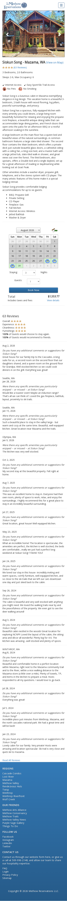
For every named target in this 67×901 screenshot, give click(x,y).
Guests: (18, 280)
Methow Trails (10, 816)
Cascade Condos (11, 773)
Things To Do (10, 826)
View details (53, 300)
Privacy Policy (10, 874)
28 (47, 260)
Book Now (33, 290)
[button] (7, 34)
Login (5, 871)
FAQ (4, 868)
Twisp (5, 789)
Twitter (6, 846)
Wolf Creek (8, 799)
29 (54, 260)
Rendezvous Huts (12, 786)
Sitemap (7, 878)
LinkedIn (7, 843)
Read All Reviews (11, 760)
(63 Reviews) (20, 67)
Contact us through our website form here (26, 856)
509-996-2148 (20, 860)
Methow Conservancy (14, 813)
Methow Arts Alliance (14, 809)
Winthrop (7, 792)
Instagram (8, 839)
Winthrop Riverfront (13, 796)
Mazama (7, 779)
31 (19, 265)
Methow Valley (10, 783)
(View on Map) (54, 62)
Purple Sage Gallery (13, 822)
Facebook (7, 836)
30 (12, 265)
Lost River (8, 776)
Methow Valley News (14, 819)
